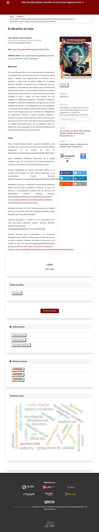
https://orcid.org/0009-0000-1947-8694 (19, 43)
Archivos (20, 16)
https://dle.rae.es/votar (40, 164)
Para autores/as (18, 340)
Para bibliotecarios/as (21, 345)
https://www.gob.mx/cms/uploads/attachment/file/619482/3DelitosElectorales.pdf (38, 179)
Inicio (12, 16)
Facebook (17, 293)
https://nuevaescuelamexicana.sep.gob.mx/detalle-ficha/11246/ (31, 153)
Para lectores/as (19, 335)
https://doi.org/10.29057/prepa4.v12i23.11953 (30, 49)
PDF (64, 85)
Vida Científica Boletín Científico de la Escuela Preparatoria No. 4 (52, 2)
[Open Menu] (8, 2)
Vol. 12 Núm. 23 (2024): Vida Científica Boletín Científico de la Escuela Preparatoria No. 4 (42, 19)
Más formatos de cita (68, 119)
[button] (66, 173)
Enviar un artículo (49, 311)
